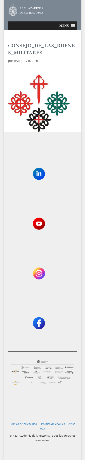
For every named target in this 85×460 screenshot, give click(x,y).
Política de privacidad (23, 424)
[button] (64, 25)
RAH (17, 61)
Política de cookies (53, 424)
